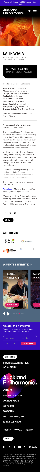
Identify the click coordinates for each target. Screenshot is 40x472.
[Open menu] (35, 11)
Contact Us (8, 411)
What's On (7, 390)
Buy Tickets (10, 357)
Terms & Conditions (12, 421)
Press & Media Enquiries (14, 416)
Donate (8, 220)
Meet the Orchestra (12, 395)
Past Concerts (8, 60)
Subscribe (28, 343)
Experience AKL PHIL (17, 57)
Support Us (8, 406)
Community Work (11, 400)
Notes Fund (7, 189)
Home (5, 57)
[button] (5, 213)
